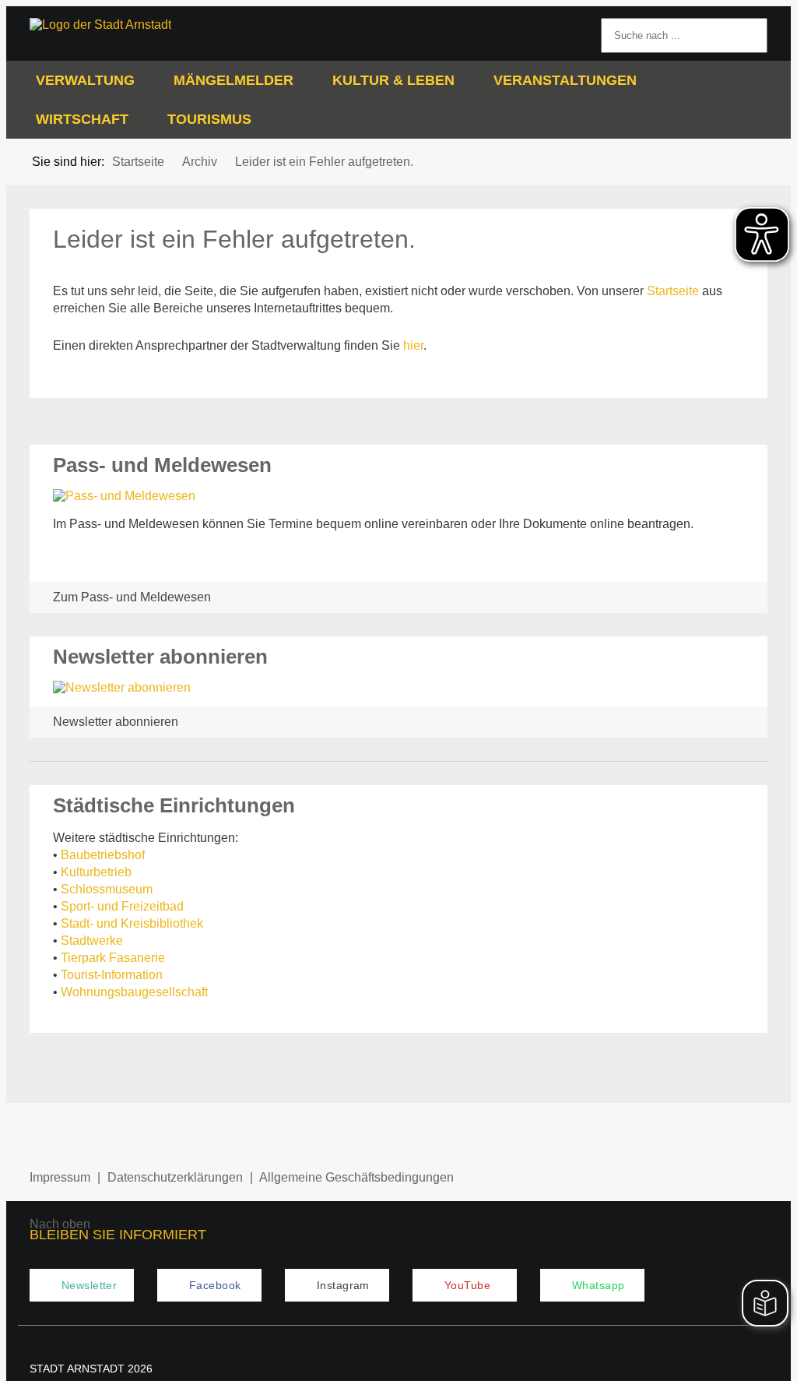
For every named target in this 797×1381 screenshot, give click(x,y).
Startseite (673, 291)
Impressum (60, 1177)
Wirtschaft (82, 119)
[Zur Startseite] (113, 25)
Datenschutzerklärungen (175, 1177)
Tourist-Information (112, 974)
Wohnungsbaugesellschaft (134, 992)
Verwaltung (85, 80)
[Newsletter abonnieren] (398, 688)
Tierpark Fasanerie (113, 957)
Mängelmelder (233, 80)
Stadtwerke (92, 940)
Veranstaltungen (565, 80)
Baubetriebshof (103, 854)
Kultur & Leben (393, 80)
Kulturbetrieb (96, 872)
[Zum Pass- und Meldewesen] (398, 496)
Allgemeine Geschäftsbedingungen (356, 1177)
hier (413, 345)
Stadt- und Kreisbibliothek (132, 923)
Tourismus (209, 119)
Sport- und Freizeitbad (122, 906)
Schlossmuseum (107, 889)
